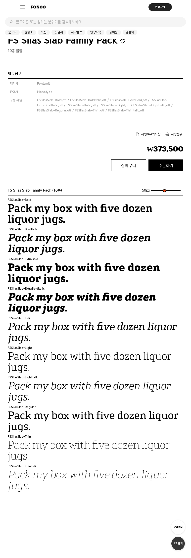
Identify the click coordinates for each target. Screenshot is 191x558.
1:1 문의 (178, 543)
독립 (44, 32)
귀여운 (113, 32)
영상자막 (95, 32)
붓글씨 (59, 32)
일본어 (130, 32)
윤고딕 (12, 32)
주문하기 (165, 165)
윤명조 (29, 32)
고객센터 (178, 527)
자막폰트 (76, 32)
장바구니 (128, 165)
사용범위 (176, 134)
